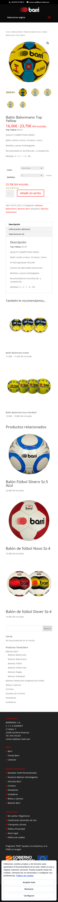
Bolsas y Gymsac (13, 685)
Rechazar (29, 889)
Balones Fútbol (15, 663)
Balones (44, 208)
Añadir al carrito (30, 193)
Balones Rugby (15, 672)
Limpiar (49, 175)
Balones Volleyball (16, 676)
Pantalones (11, 697)
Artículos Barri (14, 781)
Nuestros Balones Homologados (23, 777)
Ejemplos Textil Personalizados (22, 772)
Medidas (11, 177)
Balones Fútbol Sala (17, 667)
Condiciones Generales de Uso (22, 820)
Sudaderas (11, 702)
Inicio (8, 32)
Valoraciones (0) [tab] (16, 234)
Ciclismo (10, 689)
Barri (10, 751)
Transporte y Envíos (17, 824)
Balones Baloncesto (17, 654)
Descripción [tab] (14, 224)
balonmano (11, 212)
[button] (47, 43)
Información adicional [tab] (19, 229)
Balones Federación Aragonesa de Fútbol (25, 680)
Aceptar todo (29, 882)
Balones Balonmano (32, 32)
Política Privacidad (16, 829)
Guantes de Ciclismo (15, 693)
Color (9, 170)
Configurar (29, 895)
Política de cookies (16, 837)
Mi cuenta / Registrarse (19, 816)
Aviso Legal (13, 833)
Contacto (12, 759)
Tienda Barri (13, 755)
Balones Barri (17, 32)
